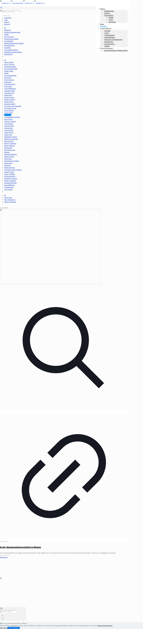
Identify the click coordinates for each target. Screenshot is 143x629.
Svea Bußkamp (9, 185)
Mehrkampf (8, 148)
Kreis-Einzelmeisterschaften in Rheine (20, 547)
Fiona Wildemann (10, 89)
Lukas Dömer (8, 132)
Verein (6, 596)
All (5, 28)
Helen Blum (8, 95)
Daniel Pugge (8, 71)
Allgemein (7, 30)
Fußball (6, 598)
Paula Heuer (8, 163)
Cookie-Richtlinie (5, 584)
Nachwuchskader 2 (10, 154)
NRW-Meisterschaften (11, 161)
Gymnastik (7, 605)
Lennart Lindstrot (10, 121)
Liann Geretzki (9, 126)
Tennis (6, 602)
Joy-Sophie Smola (10, 108)
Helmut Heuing (9, 97)
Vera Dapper (8, 189)
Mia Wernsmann (9, 150)
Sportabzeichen (9, 45)
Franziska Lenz (9, 93)
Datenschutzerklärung (104, 626)
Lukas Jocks (8, 135)
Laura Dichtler (9, 111)
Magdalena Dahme (10, 137)
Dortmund (7, 78)
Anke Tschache (9, 64)
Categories (8, 18)
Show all (7, 24)
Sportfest (7, 48)
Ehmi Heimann (9, 80)
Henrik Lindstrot (9, 100)
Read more (4, 557)
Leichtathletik (8, 41)
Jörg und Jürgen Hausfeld (12, 106)
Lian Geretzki (8, 124)
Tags (6, 20)
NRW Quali (8, 159)
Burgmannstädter (10, 67)
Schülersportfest (9, 176)
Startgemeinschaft (10, 183)
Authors (7, 22)
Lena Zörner (8, 119)
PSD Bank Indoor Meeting (13, 170)
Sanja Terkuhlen (9, 174)
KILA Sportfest (9, 37)
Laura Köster (8, 113)
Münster (7, 152)
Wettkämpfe (8, 54)
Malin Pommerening (11, 139)
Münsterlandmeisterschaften (14, 43)
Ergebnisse (8, 82)
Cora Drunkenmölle (10, 69)
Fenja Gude (8, 86)
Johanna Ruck (8, 102)
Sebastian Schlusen (10, 178)
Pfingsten (7, 165)
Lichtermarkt (8, 128)
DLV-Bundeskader (10, 75)
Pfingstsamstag (9, 168)
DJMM (6, 35)
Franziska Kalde (9, 91)
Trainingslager (9, 187)
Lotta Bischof (8, 130)
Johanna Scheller (9, 104)
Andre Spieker (9, 62)
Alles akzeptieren (13, 628)
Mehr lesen (4, 628)
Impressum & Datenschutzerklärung (12, 582)
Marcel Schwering (10, 143)
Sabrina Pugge (9, 172)
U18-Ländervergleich (11, 50)
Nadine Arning (9, 157)
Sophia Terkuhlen (10, 181)
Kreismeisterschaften (11, 39)
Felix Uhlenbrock (9, 84)
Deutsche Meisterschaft (12, 32)
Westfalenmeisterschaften (13, 52)
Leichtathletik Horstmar (12, 117)
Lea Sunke (7, 115)
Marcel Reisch (9, 141)
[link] (21, 12)
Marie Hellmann (9, 146)
